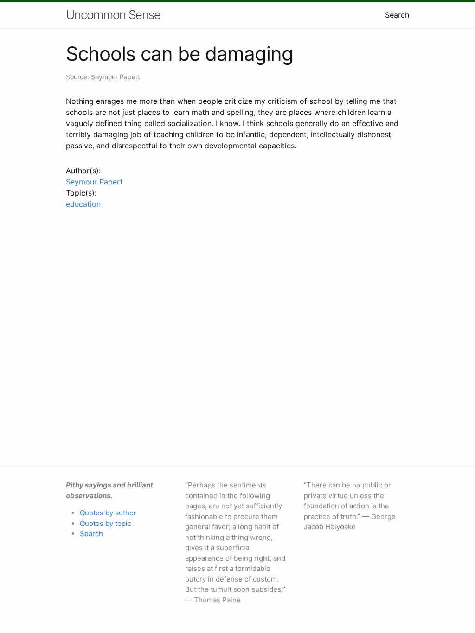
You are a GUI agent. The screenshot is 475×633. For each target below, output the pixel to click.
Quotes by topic (105, 523)
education (83, 204)
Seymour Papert (94, 181)
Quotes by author (108, 512)
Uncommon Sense (113, 14)
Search (397, 14)
